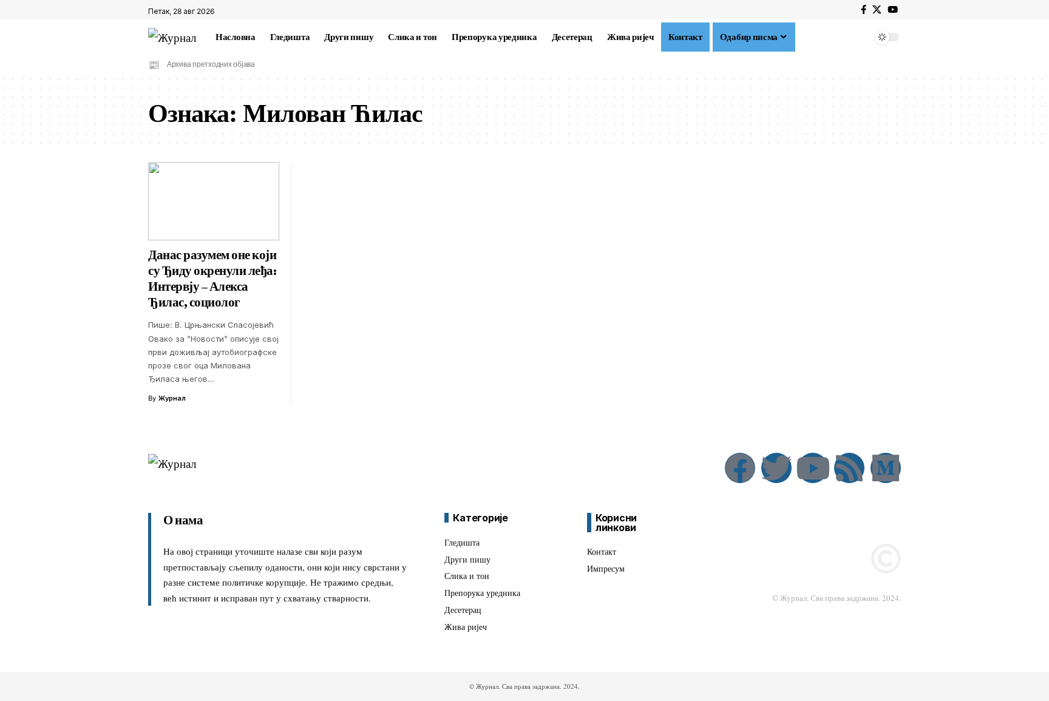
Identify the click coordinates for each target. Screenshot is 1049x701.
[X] (876, 10)
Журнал (172, 398)
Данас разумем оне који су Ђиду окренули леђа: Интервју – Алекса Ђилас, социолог (212, 279)
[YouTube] (892, 10)
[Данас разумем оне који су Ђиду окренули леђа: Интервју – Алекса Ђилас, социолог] (213, 201)
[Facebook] (863, 10)
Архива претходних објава (211, 64)
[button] (802, 37)
